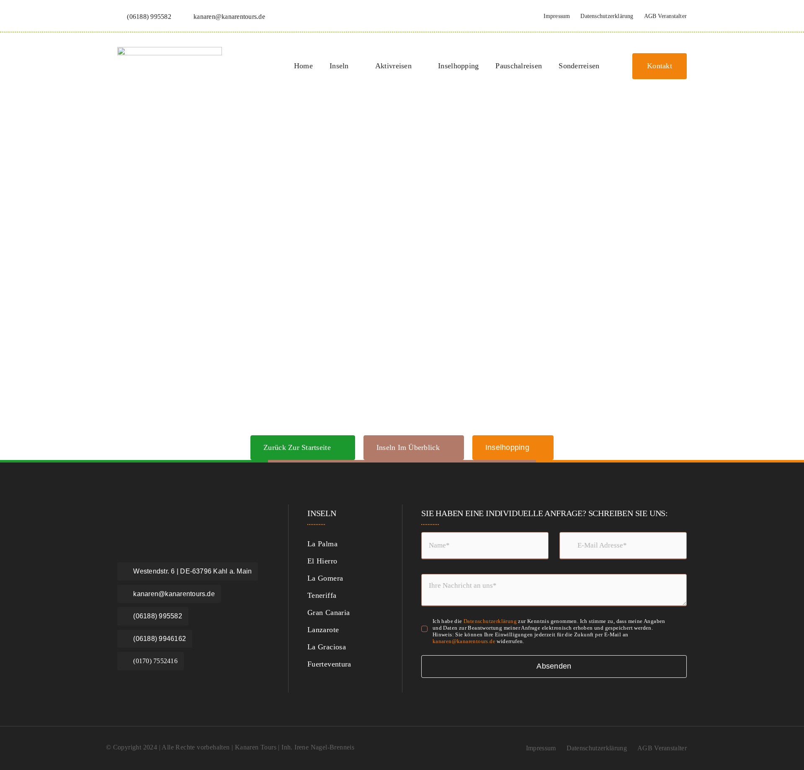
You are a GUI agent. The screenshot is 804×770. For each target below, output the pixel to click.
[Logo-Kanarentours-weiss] (167, 512)
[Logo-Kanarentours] (169, 51)
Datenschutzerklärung (490, 621)
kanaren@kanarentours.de (464, 641)
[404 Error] (402, 125)
